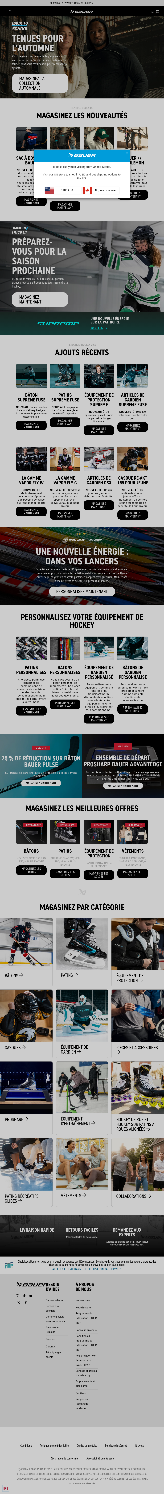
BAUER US (67, 190)
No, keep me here (105, 190)
